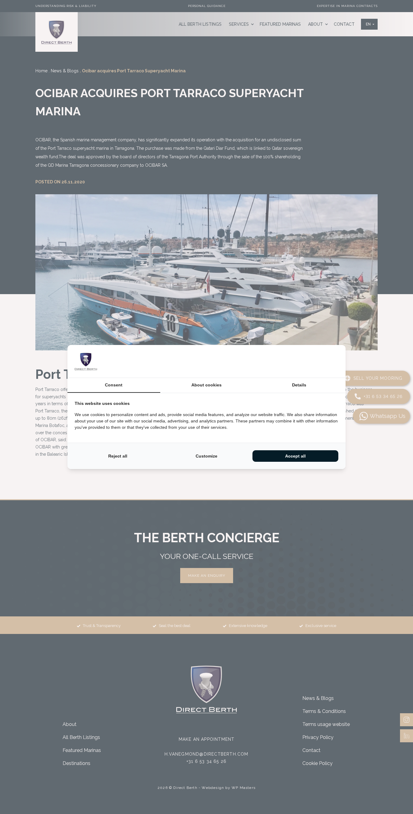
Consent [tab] (113, 384)
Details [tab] (299, 384)
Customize (206, 456)
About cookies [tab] (206, 384)
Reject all (117, 456)
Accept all (295, 456)
